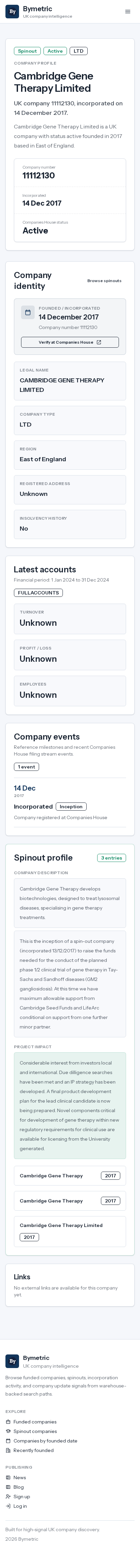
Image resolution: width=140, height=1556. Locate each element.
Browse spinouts (104, 280)
